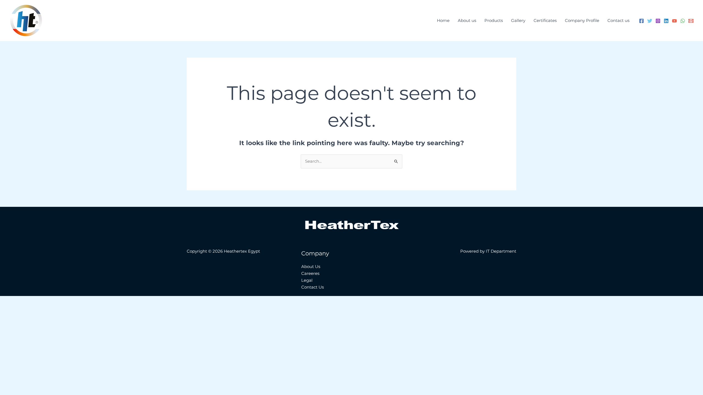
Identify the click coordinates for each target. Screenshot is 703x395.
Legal (307, 280)
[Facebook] (641, 20)
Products (493, 20)
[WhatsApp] (682, 20)
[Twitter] (649, 20)
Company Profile (582, 20)
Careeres (310, 273)
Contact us (618, 20)
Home (443, 20)
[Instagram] (657, 20)
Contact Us (312, 287)
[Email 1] (690, 20)
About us (467, 20)
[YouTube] (674, 20)
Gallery (518, 20)
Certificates (545, 20)
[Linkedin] (666, 20)
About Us (310, 266)
